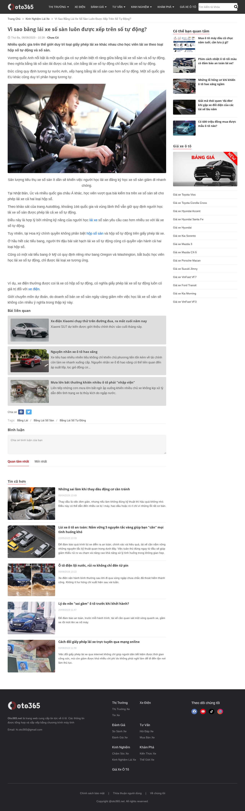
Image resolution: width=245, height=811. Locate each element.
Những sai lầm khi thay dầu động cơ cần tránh (94, 489)
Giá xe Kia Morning (184, 293)
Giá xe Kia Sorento (184, 235)
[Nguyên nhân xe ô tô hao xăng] (30, 360)
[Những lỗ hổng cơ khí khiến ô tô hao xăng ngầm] (184, 86)
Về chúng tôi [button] (157, 793)
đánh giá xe (120, 737)
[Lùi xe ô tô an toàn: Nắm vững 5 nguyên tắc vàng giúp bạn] (31, 541)
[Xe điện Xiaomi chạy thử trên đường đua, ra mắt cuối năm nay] (30, 330)
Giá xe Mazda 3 (182, 244)
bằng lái (22, 420)
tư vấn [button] (117, 6)
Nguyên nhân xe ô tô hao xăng (74, 352)
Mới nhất (41, 461)
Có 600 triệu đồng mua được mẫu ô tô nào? (217, 124)
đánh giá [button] (98, 6)
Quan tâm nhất (18, 461)
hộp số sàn (95, 233)
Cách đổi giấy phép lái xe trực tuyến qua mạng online (99, 642)
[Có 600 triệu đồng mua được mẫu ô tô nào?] (184, 128)
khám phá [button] (165, 6)
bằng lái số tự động (73, 420)
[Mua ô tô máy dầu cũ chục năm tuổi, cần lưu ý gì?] (184, 44)
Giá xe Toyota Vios (184, 194)
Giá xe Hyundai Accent (186, 211)
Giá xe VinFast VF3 (185, 301)
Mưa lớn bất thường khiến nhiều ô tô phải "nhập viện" (93, 382)
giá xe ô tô (188, 6)
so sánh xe (119, 731)
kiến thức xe (148, 753)
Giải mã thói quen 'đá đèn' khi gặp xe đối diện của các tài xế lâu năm (216, 105)
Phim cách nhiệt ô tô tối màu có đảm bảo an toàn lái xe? (217, 61)
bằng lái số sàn (44, 420)
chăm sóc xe (120, 753)
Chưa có (53, 37)
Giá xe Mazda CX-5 (185, 252)
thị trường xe (121, 709)
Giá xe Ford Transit (184, 285)
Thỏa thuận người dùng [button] (127, 793)
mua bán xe (147, 737)
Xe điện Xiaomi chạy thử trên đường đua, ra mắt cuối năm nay (99, 321)
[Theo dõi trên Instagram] (220, 711)
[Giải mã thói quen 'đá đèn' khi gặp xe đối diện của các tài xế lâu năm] (184, 107)
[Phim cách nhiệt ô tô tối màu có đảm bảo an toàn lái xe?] (184, 65)
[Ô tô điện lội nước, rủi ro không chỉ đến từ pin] (31, 579)
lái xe (93, 220)
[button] (235, 7)
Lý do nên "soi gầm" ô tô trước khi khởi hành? (93, 603)
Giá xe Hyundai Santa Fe (188, 219)
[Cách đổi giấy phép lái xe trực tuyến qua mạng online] (31, 655)
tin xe (116, 715)
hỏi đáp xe (147, 731)
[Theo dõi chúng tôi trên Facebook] (194, 711)
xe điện (80, 6)
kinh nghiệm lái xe (38, 18)
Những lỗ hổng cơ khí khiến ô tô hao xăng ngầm (216, 82)
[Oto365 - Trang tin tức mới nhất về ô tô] (23, 6)
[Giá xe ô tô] (205, 168)
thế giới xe (147, 759)
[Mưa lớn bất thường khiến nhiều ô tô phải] (30, 391)
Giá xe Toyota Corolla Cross (190, 202)
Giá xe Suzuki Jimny (185, 268)
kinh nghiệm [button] (140, 6)
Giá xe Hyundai (182, 227)
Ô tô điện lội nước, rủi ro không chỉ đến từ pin (93, 565)
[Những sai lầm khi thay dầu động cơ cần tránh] (31, 503)
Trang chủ (14, 18)
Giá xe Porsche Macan (187, 260)
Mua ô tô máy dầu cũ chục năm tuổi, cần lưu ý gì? (215, 40)
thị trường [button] (58, 6)
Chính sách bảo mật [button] (92, 793)
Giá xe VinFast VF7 (185, 277)
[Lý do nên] (31, 617)
